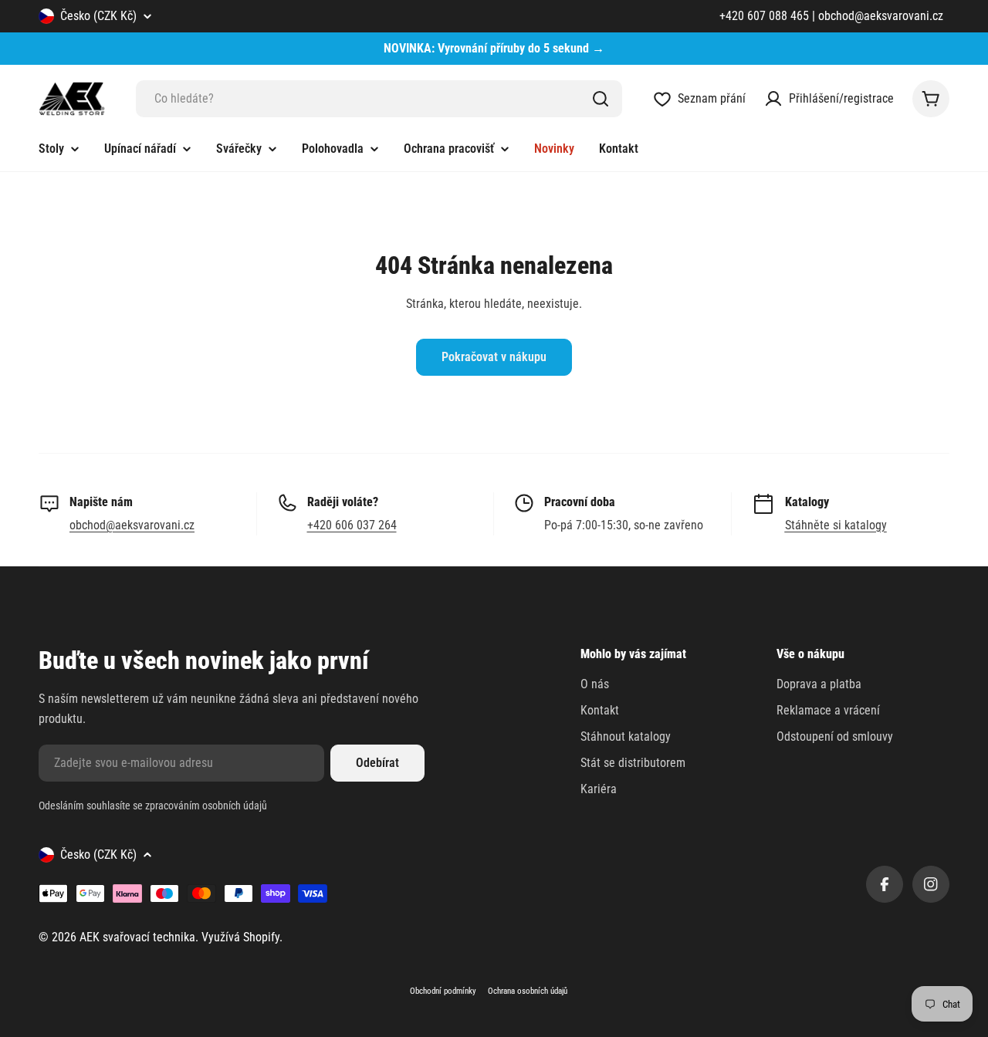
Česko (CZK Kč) (98, 15)
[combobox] (379, 98)
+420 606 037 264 (352, 525)
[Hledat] (600, 99)
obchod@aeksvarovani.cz (132, 525)
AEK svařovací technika (137, 937)
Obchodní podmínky (443, 991)
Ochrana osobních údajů (527, 991)
